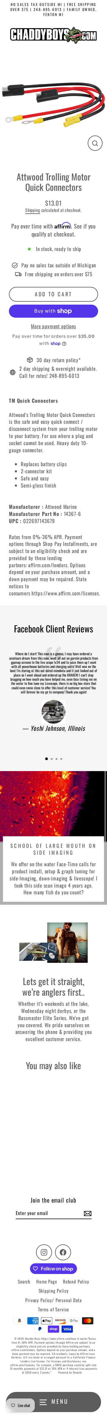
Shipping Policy (54, 1290)
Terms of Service (53, 1309)
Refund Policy (76, 1281)
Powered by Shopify (70, 1372)
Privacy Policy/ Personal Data (53, 1300)
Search (24, 1281)
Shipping (32, 210)
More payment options (53, 326)
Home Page (46, 1281)
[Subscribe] (87, 1213)
